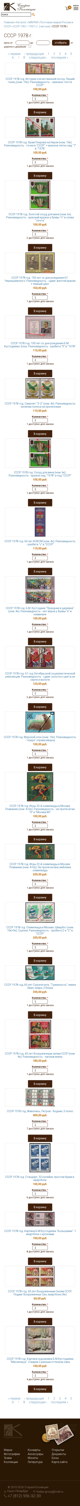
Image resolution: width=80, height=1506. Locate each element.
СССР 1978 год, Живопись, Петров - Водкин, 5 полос (40, 1111)
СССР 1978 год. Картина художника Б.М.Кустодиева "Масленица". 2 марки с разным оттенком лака (40, 1360)
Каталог (21, 22)
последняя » (59, 57)
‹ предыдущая (34, 54)
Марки (8, 1450)
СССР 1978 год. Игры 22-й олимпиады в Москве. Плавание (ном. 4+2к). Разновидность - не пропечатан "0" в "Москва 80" (40, 809)
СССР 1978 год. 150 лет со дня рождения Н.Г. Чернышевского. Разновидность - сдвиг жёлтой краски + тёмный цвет (40, 280)
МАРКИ (33, 22)
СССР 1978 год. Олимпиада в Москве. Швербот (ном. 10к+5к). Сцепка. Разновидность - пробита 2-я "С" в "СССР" (40, 930)
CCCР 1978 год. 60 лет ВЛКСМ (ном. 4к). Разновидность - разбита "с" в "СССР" (40, 543)
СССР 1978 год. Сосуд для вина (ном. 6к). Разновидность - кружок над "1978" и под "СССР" (40, 474)
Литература (35, 1462)
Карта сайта (59, 1462)
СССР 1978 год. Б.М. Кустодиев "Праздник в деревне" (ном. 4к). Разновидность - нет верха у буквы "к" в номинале (40, 611)
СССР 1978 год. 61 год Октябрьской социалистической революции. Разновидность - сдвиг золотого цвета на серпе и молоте (40, 676)
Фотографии (12, 1454)
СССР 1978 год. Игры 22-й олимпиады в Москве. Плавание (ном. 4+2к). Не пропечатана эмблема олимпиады (40, 867)
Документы (59, 1454)
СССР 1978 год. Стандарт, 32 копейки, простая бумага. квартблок (40, 1178)
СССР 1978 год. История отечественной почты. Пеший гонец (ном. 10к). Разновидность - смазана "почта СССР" (40, 82)
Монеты (33, 1457)
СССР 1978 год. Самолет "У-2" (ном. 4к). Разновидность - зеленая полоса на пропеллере (40, 405)
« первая (14, 54)
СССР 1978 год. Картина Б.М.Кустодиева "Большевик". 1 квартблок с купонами (40, 1232)
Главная (9, 22)
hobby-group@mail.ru (50, 1491)
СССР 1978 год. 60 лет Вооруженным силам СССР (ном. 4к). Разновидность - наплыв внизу (40, 1055)
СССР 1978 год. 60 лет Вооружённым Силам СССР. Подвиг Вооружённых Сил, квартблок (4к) (40, 1293)
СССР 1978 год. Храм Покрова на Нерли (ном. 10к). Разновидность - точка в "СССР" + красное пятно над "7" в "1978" (40, 145)
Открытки (58, 1450)
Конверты (34, 1450)
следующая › (38, 57)
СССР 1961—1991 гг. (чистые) (31, 26)
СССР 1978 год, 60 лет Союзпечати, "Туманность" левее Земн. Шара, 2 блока (40, 986)
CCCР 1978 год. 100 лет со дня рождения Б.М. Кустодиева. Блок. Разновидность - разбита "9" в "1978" (40, 345)
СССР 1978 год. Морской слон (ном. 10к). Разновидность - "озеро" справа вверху (40, 739)
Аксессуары (35, 1454)
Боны (55, 1457)
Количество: (40, 95)
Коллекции (11, 1462)
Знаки (8, 1457)
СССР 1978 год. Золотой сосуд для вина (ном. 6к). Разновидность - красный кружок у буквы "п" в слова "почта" (40, 217)
